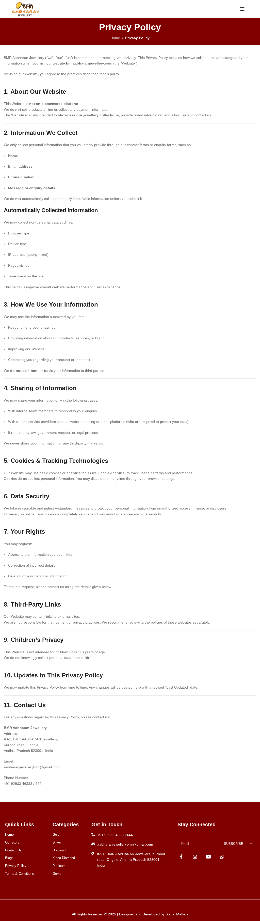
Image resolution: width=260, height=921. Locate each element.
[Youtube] (208, 857)
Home (115, 38)
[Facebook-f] (181, 857)
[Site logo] (25, 9)
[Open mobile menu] (242, 9)
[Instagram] (195, 857)
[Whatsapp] (222, 857)
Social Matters (177, 914)
